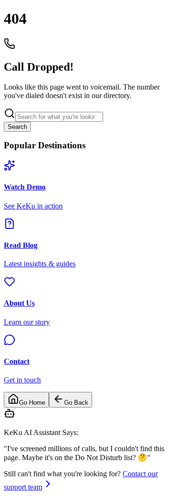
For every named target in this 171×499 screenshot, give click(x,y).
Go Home (32, 402)
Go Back (76, 402)
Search (17, 126)
